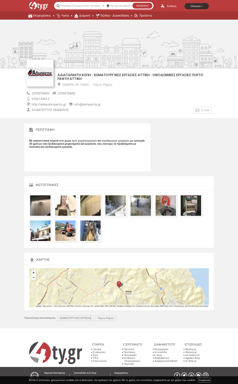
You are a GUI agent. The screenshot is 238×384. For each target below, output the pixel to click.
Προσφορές (130, 355)
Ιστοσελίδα (160, 352)
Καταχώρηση (161, 349)
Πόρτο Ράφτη (102, 85)
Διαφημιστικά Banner (165, 360)
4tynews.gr (191, 352)
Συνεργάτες (99, 352)
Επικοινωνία (99, 360)
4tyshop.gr (190, 349)
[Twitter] (184, 375)
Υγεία (65, 15)
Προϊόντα (145, 15)
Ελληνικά (196, 6)
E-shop (158, 355)
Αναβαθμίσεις (162, 358)
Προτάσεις (130, 352)
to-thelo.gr (190, 360)
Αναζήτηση (142, 5)
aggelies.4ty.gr (192, 358)
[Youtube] (191, 375)
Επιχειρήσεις (42, 15)
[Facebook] (177, 375)
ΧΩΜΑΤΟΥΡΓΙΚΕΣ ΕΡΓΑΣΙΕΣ (75, 318)
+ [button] (34, 273)
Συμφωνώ (204, 380)
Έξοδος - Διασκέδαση (115, 15)
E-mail (205, 110)
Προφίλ (97, 349)
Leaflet (38, 306)
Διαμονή (84, 15)
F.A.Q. (96, 358)
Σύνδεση (171, 6)
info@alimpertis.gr (87, 104)
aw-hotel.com (192, 355)
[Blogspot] (198, 375)
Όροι (95, 355)
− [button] (34, 277)
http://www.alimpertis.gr (49, 104)
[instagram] (206, 375)
